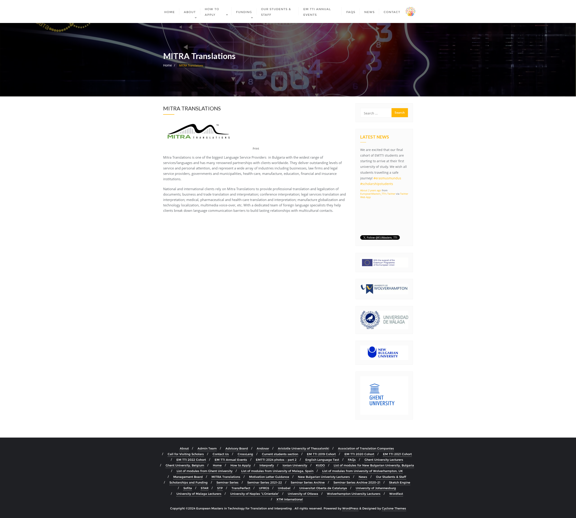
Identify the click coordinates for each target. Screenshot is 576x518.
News (363, 477)
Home (167, 65)
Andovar (263, 448)
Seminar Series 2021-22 (264, 482)
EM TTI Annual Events (231, 459)
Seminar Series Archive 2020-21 (356, 482)
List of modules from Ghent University (204, 471)
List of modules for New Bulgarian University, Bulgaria (374, 465)
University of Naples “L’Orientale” (254, 493)
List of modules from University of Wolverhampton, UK (362, 471)
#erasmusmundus (387, 177)
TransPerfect (241, 488)
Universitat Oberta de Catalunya (323, 488)
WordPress (350, 508)
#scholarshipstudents (376, 183)
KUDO (320, 465)
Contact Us (221, 454)
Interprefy (266, 465)
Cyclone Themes (394, 508)
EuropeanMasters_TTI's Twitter (377, 192)
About (184, 448)
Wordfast (396, 493)
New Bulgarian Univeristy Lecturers (324, 477)
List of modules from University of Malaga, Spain (277, 471)
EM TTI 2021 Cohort (397, 454)
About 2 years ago (370, 189)
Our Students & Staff (391, 477)
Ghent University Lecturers (383, 459)
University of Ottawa (303, 493)
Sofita (187, 488)
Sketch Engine (399, 482)
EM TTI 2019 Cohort (321, 454)
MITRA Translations (226, 477)
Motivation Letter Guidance (269, 477)
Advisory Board (236, 448)
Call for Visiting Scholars (186, 454)
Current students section (280, 454)
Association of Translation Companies (366, 448)
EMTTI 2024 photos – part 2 (276, 459)
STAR (204, 488)
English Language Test (322, 459)
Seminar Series (227, 482)
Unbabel (284, 488)
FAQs (352, 459)
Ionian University (295, 465)
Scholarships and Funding (188, 482)
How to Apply (240, 465)
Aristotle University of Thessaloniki (303, 448)
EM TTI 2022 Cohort (191, 459)
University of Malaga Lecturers (198, 493)
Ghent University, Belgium (185, 465)
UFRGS (264, 488)
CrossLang (245, 454)
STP (220, 488)
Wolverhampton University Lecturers (353, 493)
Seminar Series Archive (308, 482)
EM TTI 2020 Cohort (359, 454)
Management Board (188, 477)
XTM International (290, 499)
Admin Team (207, 448)
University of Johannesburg (376, 488)
